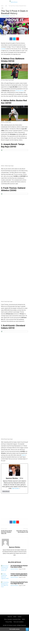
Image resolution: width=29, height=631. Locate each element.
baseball (3, 48)
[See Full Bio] (19, 488)
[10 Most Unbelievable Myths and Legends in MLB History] (5, 577)
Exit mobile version (14, 629)
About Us (10, 616)
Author (14, 616)
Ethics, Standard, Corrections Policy (12, 619)
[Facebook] (11, 38)
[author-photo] (14, 542)
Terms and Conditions (18, 621)
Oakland (24, 455)
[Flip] (17, 38)
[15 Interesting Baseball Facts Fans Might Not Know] (5, 584)
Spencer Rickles (5, 15)
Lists (6, 5)
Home (2, 5)
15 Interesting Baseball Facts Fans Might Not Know (19, 582)
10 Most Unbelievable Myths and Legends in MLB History (19, 574)
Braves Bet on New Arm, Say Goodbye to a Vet (22, 531)
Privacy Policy (9, 621)
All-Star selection (19, 90)
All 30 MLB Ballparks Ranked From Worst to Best (19, 566)
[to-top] (27, 628)
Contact (19, 616)
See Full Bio (15, 488)
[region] (14, 506)
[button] (3, 2)
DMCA (23, 619)
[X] (14, 38)
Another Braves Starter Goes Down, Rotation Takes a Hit (6, 532)
